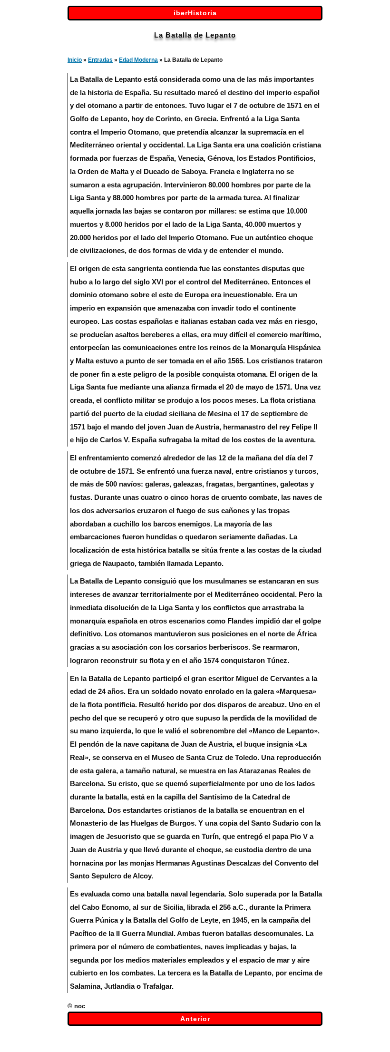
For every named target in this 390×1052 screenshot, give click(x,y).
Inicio (75, 60)
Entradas (100, 60)
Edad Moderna (138, 60)
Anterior (195, 1019)
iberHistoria (195, 13)
